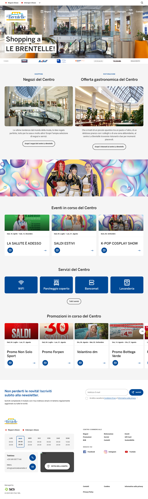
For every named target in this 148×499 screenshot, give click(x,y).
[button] (142, 331)
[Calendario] (10, 250)
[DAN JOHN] (140, 61)
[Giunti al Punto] (66, 61)
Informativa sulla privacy (127, 398)
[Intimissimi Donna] (85, 61)
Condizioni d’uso (110, 398)
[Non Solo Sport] (29, 61)
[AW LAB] (48, 61)
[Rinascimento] (122, 61)
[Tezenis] (103, 61)
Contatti (86, 486)
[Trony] (11, 61)
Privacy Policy (88, 492)
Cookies (107, 486)
